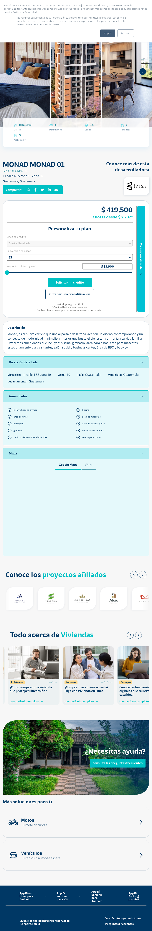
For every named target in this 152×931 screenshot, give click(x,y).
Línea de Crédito (16, 236)
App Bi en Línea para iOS (62, 896)
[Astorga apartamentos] (74, 598)
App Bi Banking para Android (96, 896)
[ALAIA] (105, 598)
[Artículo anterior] (130, 635)
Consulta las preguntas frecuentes (118, 763)
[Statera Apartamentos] (43, 598)
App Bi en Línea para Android (26, 896)
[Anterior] (9, 71)
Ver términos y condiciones (123, 918)
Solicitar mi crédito (70, 282)
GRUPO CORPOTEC (15, 171)
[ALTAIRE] (137, 598)
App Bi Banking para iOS (133, 896)
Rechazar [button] (126, 33)
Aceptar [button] (107, 33)
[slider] (7, 272)
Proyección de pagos (19, 250)
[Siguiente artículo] (138, 635)
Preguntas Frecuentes (119, 923)
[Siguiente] (142, 71)
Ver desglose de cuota (141, 256)
